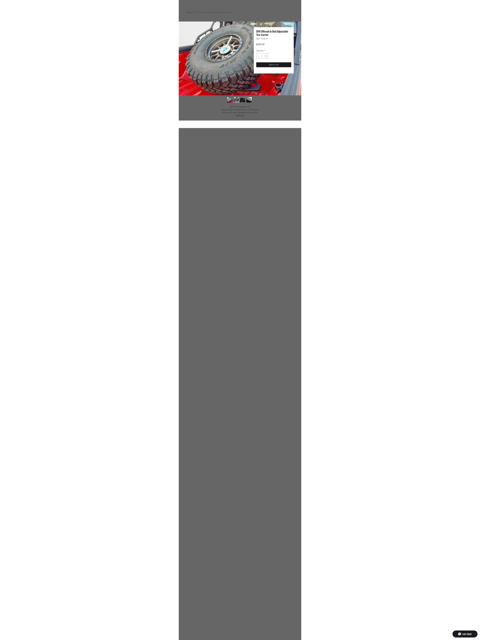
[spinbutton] (262, 56)
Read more (240, 115)
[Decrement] (258, 56)
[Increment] (266, 56)
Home (189, 12)
